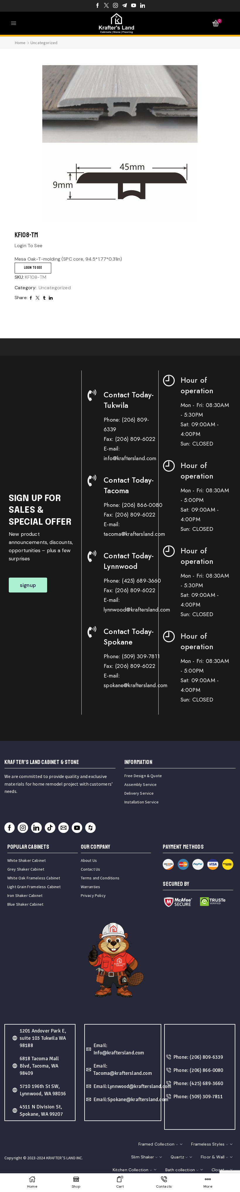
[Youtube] (133, 6)
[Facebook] (97, 6)
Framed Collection (156, 1144)
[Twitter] (106, 6)
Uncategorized (43, 42)
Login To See (33, 268)
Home (20, 42)
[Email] (63, 827)
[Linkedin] (142, 6)
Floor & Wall (212, 1157)
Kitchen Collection (131, 1169)
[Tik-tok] (50, 827)
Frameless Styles (207, 1144)
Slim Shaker (142, 1157)
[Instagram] (115, 6)
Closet (218, 1169)
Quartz (177, 1157)
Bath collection (180, 1169)
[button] (28, 585)
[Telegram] (124, 6)
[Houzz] (90, 827)
